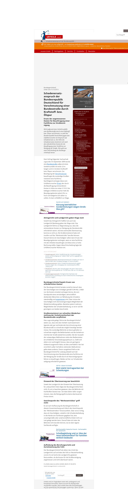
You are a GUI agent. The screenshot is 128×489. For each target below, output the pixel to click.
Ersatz (86, 178)
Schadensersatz (79, 190)
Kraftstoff (77, 180)
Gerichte (70, 51)
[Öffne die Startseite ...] (58, 35)
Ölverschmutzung (80, 185)
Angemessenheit (79, 170)
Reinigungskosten (80, 188)
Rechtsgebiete (58, 51)
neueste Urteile (45, 51)
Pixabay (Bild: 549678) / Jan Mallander (82, 98)
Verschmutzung (79, 193)
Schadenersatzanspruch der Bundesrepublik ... (61, 41)
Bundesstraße (79, 178)
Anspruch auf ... (79, 175)
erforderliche (78, 183)
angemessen (78, 173)
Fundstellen (80, 51)
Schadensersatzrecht (81, 168)
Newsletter (91, 51)
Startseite (48, 475)
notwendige (85, 180)
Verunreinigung (79, 195)
